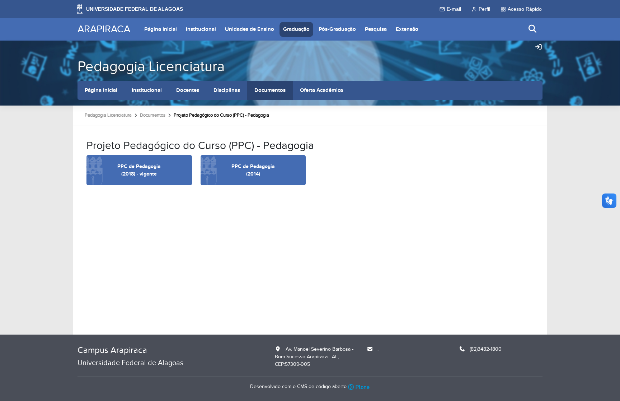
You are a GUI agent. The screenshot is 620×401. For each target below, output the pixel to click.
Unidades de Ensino (249, 29)
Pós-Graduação (337, 29)
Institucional (201, 29)
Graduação (296, 29)
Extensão (407, 29)
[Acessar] (538, 47)
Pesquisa (376, 29)
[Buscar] (533, 29)
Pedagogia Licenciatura (151, 66)
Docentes (187, 90)
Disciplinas (226, 90)
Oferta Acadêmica (321, 90)
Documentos (270, 90)
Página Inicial (160, 29)
